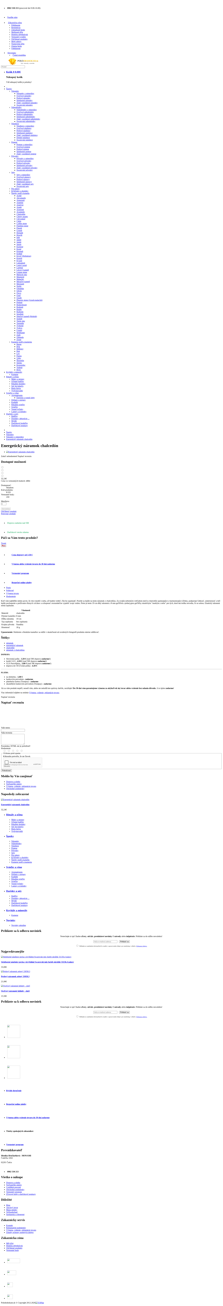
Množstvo (5, 501)
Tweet (3, 543)
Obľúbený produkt (8, 511)
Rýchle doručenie (13, 1091)
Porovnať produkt (8, 514)
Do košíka (6, 509)
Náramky (10, 434)
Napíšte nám (12, 17)
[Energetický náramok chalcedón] (20, 452)
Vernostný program (20, 573)
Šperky (9, 432)
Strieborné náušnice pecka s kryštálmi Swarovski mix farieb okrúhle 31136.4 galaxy (37, 962)
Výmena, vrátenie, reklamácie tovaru (44, 693)
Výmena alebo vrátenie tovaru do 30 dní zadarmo (33, 564)
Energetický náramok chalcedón (19, 439)
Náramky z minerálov (15, 437)
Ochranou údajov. (141, 946)
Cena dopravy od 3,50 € (22, 555)
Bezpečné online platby (22, 582)
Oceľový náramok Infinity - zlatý (15, 991)
